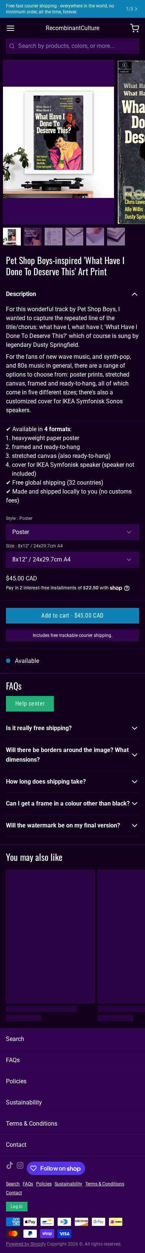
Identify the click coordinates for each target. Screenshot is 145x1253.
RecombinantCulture (72, 28)
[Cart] (131, 28)
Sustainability (24, 1102)
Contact (16, 1144)
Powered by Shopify (26, 1244)
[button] (72, 616)
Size (34, 546)
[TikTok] (9, 1168)
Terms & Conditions (31, 1123)
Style (19, 518)
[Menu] (13, 28)
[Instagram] (20, 1168)
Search (15, 1038)
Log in (17, 1206)
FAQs (13, 1060)
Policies (16, 1081)
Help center (30, 703)
